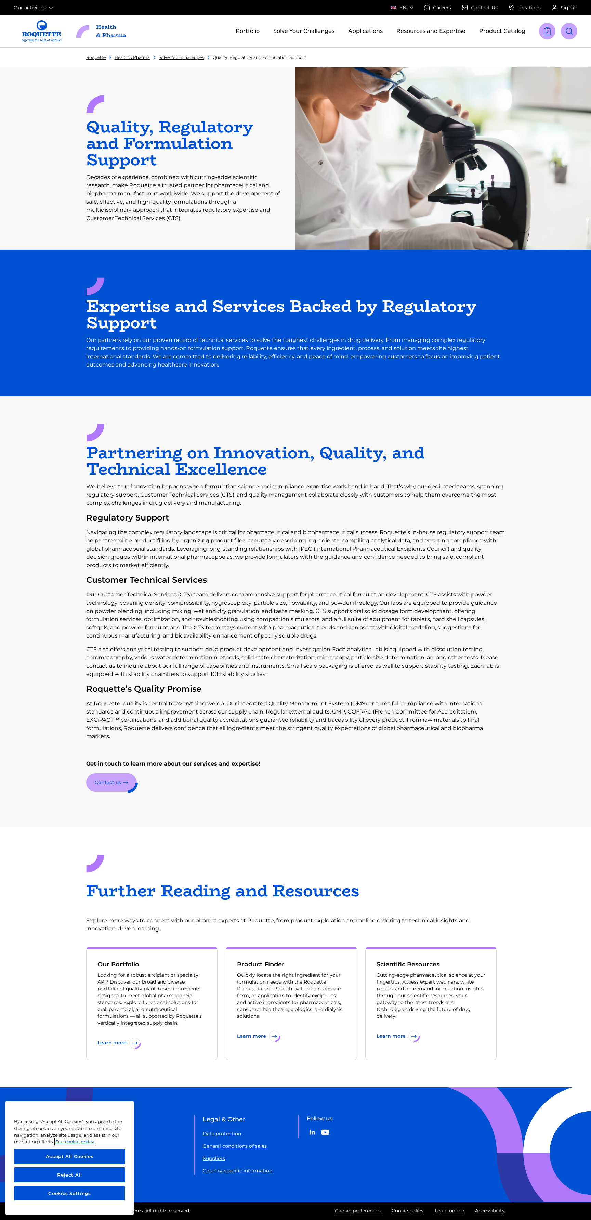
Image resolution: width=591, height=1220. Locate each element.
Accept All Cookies (70, 1156)
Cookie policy (408, 1211)
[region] (69, 1158)
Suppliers (214, 1158)
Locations (529, 7)
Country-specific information (237, 1171)
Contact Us (484, 7)
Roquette (96, 57)
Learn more (112, 1043)
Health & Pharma (132, 57)
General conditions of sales (235, 1146)
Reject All (69, 1175)
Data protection (222, 1134)
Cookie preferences (358, 1211)
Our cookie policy (74, 1141)
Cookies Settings (69, 1193)
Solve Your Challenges (181, 57)
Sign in (569, 7)
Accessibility (490, 1211)
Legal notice (449, 1211)
